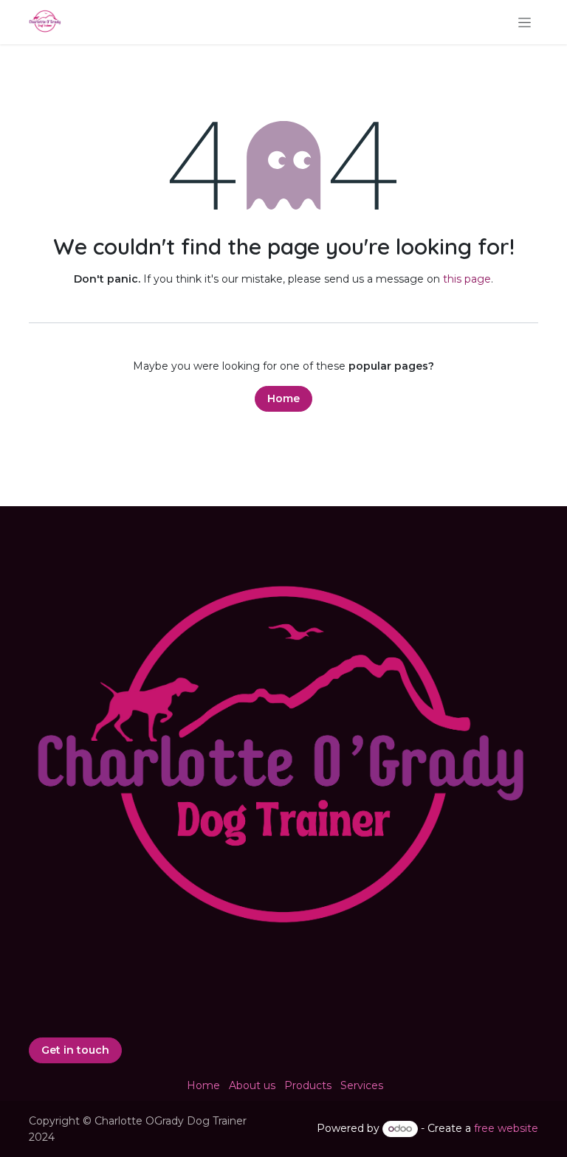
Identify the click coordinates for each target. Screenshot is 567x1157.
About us (252, 1085)
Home (283, 398)
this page (467, 279)
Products (307, 1085)
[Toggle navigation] (524, 22)
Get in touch (75, 1050)
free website (506, 1128)
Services (361, 1085)
